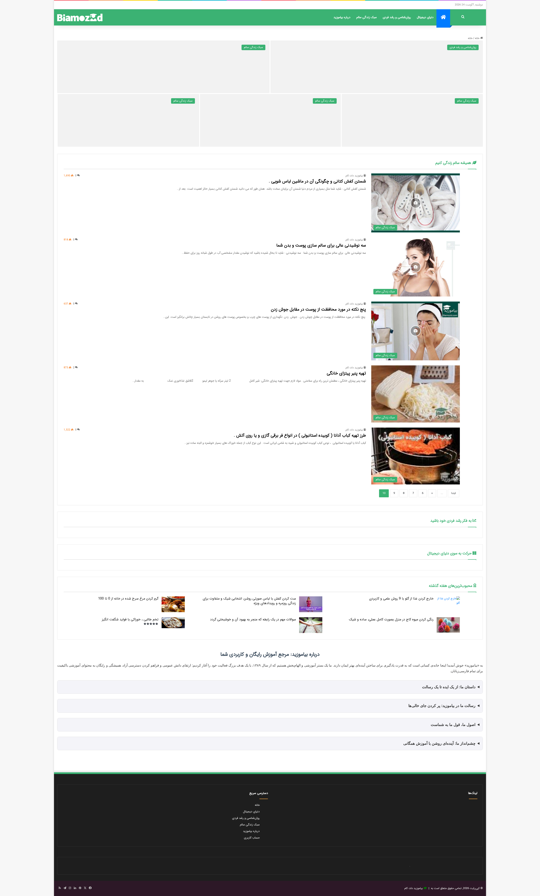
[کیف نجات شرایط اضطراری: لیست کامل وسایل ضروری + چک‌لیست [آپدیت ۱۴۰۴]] (270, 120)
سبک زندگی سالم (366, 17)
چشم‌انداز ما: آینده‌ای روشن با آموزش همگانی (439, 743)
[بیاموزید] (80, 17)
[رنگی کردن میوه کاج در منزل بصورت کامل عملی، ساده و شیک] (448, 625)
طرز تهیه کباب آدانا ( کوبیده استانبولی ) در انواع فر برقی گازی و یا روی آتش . (300, 435)
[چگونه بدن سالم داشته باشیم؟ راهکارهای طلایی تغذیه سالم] (128, 120)
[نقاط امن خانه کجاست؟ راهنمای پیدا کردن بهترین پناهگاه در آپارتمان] (412, 120)
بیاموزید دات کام (354, 176)
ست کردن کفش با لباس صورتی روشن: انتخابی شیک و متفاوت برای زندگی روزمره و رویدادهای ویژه (249, 601)
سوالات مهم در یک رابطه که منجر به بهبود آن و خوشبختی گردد (253, 619)
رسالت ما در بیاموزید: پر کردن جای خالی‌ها (441, 706)
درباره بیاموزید (341, 17)
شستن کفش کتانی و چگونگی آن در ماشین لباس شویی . (317, 181)
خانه (477, 38)
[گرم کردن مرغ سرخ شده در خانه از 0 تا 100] (173, 604)
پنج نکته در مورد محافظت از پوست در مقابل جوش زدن (318, 309)
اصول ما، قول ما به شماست (453, 725)
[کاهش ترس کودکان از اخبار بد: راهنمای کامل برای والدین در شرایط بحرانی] (376, 66)
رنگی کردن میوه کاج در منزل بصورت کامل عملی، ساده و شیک (391, 619)
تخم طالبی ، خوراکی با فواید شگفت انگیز (130, 619)
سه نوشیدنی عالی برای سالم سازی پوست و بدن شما (321, 245)
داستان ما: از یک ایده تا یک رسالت (448, 687)
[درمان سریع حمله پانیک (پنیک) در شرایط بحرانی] (163, 66)
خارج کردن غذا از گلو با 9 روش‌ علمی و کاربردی (401, 598)
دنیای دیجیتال (425, 17)
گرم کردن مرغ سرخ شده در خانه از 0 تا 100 (128, 598)
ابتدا (453, 493)
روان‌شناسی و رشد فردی (397, 17)
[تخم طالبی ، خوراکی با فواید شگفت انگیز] (173, 622)
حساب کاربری (252, 838)
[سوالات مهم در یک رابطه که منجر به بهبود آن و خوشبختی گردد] (310, 625)
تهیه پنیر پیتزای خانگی (346, 373)
